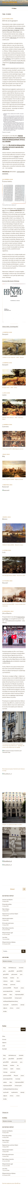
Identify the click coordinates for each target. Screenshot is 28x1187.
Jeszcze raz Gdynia (7, 899)
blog (4, 967)
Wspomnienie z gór (7, 932)
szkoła (5, 994)
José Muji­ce (7, 58)
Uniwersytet (18, 998)
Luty (3, 552)
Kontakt (4, 1049)
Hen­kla (16, 156)
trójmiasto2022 (19, 994)
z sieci (18, 1008)
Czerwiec (5, 427)
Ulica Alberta (6, 613)
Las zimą (4, 937)
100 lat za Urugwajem (10, 21)
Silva (3, 1036)
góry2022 (11, 971)
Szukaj (4, 1026)
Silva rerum (9, 2)
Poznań (16, 988)
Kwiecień (5, 487)
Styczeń (5, 583)
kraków (12, 978)
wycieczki (5, 1004)
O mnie (4, 1039)
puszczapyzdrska (7, 991)
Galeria (4, 1042)
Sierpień (5, 334)
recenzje (17, 991)
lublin (11, 981)
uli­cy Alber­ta (6, 661)
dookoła (21, 967)
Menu (14, 8)
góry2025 (6, 974)
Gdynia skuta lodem (7, 918)
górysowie (14, 974)
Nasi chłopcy (5, 909)
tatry (10, 994)
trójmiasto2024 (7, 998)
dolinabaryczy (12, 967)
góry (4, 971)
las (18, 978)
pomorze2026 (7, 988)
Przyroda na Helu (7, 904)
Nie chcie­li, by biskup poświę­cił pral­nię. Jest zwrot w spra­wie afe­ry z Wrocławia (13, 147)
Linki (3, 1045)
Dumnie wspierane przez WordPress (11, 1183)
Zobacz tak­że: (10, 326)
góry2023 (19, 971)
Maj (3, 456)
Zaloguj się (5, 1112)
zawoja (22, 1004)
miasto (18, 981)
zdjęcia (5, 1008)
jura (21, 974)
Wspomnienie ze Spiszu (8, 942)
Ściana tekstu (7, 181)
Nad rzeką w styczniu (8, 928)
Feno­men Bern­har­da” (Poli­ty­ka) (10, 281)
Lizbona (5, 981)
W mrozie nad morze (8, 923)
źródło (5, 1011)
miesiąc (5, 984)
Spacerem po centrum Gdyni (10, 913)
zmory (11, 1008)
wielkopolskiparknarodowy (10, 1001)
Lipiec (4, 395)
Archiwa (4, 1118)
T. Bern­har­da (12, 37)
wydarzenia (14, 1004)
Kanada (5, 978)
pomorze (12, 984)
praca (22, 988)
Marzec (4, 519)
